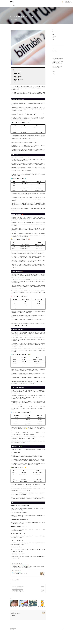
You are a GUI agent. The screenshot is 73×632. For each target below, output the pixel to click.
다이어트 (56, 62)
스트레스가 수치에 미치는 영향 (18, 79)
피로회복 (53, 58)
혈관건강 (53, 67)
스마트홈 (59, 62)
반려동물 (53, 37)
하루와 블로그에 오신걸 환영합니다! (16, 613)
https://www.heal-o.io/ (15, 570)
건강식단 (57, 63)
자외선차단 (61, 66)
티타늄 (56, 61)
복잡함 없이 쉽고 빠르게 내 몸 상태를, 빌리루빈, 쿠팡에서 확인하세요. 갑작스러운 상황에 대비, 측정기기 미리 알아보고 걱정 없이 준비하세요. (28, 567)
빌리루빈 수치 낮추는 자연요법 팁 (17, 587)
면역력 (55, 66)
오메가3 (59, 67)
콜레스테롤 (61, 58)
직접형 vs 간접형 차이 (17, 73)
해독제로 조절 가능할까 (17, 74)
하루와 (12, 2)
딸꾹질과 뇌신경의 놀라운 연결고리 (17, 591)
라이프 (53, 34)
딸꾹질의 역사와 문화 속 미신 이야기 (17, 589)
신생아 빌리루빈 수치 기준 (18, 76)
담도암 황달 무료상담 (16, 572)
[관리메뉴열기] (71, 1)
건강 (12, 584)
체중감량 (56, 58)
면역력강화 (53, 62)
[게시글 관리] (15, 580)
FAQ (14, 82)
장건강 (61, 63)
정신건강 (62, 61)
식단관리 (59, 61)
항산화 (59, 63)
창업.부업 (53, 39)
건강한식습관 (53, 63)
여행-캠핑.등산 (54, 36)
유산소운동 (56, 67)
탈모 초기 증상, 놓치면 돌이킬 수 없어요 (18, 586)
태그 (14, 5)
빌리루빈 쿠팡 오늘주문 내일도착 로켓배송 (20, 564)
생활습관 (53, 66)
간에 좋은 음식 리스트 (17, 80)
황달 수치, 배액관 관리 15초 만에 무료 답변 (19, 573)
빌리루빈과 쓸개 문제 (17, 77)
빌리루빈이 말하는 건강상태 (18, 71)
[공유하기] (13, 580)
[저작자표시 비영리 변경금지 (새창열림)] (21, 579)
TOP (62, 628)
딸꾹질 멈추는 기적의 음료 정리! (17, 590)
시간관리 (58, 66)
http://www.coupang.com (16, 563)
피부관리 (58, 58)
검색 (60, 2)
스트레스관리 (53, 61)
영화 (52, 31)
